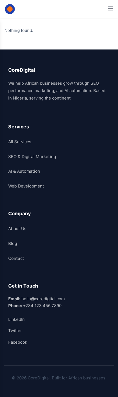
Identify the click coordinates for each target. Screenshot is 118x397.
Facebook (17, 342)
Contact (16, 258)
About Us (17, 228)
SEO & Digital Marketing (32, 156)
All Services (19, 141)
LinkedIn (16, 319)
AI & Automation (24, 171)
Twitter (15, 330)
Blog (12, 243)
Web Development (26, 186)
